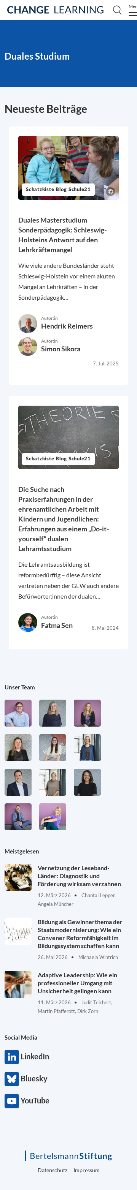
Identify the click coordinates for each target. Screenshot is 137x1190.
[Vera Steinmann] (52, 782)
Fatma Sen (57, 625)
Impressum (86, 1170)
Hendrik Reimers (67, 326)
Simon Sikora (60, 349)
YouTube (12, 1101)
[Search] (117, 9)
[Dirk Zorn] (18, 816)
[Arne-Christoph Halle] (18, 713)
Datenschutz (52, 1170)
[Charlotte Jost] (87, 713)
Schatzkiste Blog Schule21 (58, 189)
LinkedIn (12, 1057)
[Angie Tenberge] (87, 782)
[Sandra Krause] (18, 747)
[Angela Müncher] (87, 747)
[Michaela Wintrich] (52, 816)
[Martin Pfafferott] (18, 782)
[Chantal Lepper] (52, 747)
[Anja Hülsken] (52, 713)
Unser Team (20, 687)
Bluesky (12, 1079)
